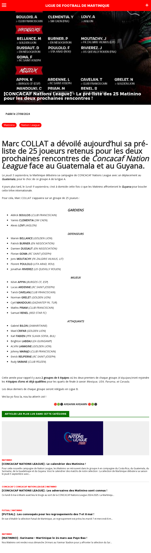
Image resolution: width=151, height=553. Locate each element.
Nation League (30, 125)
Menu (6, 5)
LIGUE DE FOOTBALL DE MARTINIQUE (77, 6)
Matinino (9, 125)
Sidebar (147, 5)
